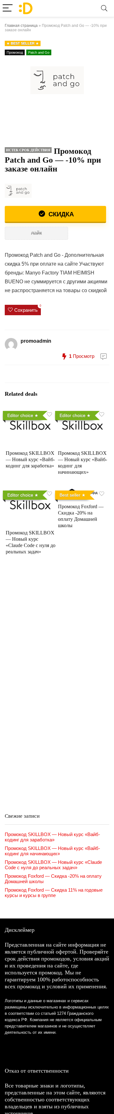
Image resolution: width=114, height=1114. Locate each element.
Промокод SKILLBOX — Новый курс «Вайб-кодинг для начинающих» (52, 851)
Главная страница (21, 25)
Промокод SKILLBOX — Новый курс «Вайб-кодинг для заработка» (30, 459)
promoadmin (36, 341)
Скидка (60, 214)
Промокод (15, 52)
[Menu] (7, 8)
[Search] (104, 8)
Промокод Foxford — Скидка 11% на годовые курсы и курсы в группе (54, 892)
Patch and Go (38, 52)
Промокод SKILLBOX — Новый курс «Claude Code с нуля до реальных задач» (53, 864)
